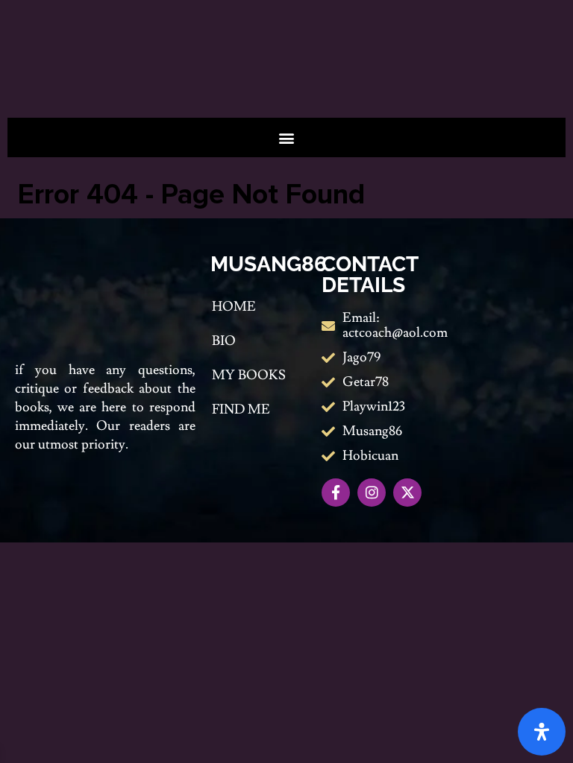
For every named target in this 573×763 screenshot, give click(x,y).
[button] (287, 137)
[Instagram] (371, 492)
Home (234, 306)
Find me (241, 409)
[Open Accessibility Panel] (542, 732)
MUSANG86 (268, 264)
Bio (224, 340)
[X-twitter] (407, 492)
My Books (249, 375)
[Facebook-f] (336, 492)
